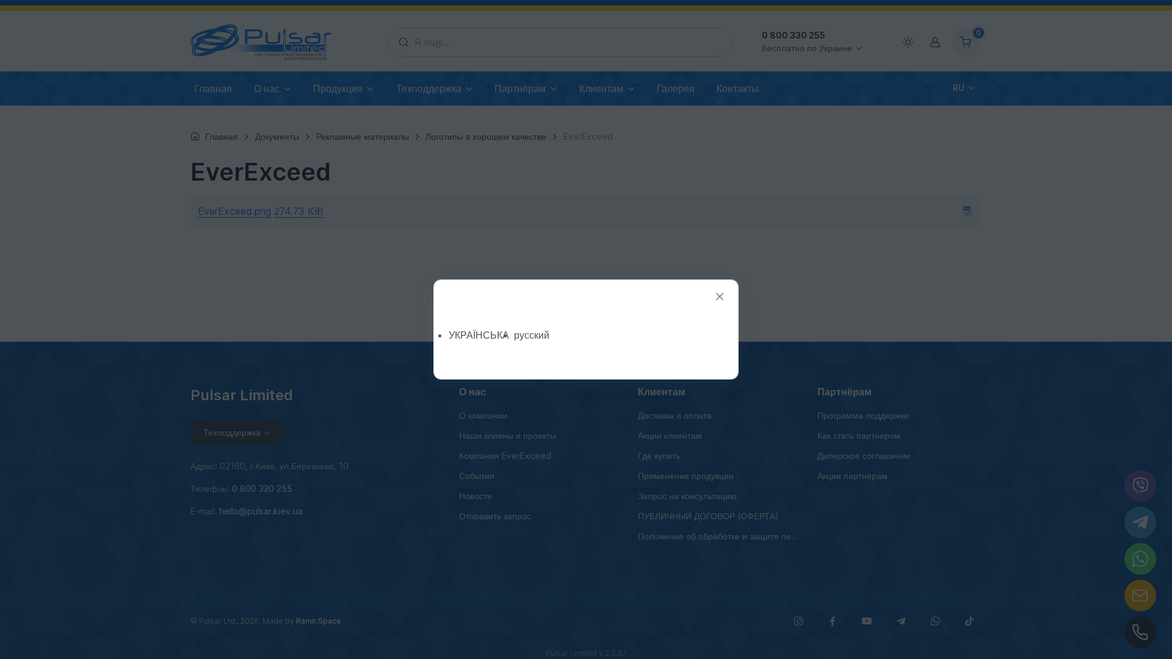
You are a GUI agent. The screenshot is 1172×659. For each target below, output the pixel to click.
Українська (479, 335)
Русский (531, 335)
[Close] (720, 297)
